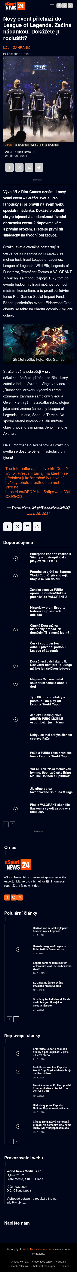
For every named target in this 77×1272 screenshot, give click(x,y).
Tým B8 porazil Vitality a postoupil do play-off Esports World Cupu (47, 700)
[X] (70, 5)
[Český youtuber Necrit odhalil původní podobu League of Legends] (15, 648)
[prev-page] (6, 824)
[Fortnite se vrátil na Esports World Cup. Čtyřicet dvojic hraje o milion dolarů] (15, 576)
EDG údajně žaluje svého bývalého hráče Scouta (48, 984)
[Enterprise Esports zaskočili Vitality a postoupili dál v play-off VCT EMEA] (15, 558)
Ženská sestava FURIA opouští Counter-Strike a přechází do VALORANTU (48, 593)
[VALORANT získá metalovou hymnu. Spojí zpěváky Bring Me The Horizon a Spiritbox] (15, 773)
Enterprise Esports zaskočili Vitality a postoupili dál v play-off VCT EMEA (50, 557)
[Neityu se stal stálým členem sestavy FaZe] (15, 737)
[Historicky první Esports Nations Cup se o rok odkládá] (15, 612)
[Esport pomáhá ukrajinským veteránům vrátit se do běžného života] (18, 968)
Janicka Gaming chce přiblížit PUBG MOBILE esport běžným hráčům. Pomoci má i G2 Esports (47, 720)
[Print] (39, 167)
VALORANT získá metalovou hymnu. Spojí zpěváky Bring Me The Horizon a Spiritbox (50, 772)
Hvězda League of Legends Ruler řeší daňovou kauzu (49, 947)
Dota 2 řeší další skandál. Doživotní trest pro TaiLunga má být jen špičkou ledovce (51, 665)
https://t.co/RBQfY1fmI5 (25, 491)
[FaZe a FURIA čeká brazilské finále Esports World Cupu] (15, 756)
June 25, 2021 (38, 513)
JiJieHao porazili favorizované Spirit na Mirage (51, 790)
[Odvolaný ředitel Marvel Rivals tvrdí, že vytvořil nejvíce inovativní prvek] (18, 1004)
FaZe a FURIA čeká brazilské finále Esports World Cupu (51, 754)
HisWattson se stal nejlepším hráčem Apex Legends (50, 929)
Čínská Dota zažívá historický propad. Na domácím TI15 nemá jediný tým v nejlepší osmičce (49, 630)
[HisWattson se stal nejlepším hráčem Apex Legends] (18, 931)
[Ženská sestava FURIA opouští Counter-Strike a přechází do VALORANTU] (15, 594)
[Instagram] (64, 5)
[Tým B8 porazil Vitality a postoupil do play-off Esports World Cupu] (15, 702)
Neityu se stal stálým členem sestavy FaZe (51, 736)
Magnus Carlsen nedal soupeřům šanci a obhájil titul (48, 682)
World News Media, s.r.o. (37, 1249)
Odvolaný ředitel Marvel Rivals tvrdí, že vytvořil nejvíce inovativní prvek (51, 1002)
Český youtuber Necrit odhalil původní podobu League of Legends (48, 647)
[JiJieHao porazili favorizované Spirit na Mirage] (15, 791)
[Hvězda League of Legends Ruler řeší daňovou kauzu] (18, 950)
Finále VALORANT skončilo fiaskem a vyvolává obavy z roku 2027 (50, 808)
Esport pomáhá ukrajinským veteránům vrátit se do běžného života (52, 966)
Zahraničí (22, 47)
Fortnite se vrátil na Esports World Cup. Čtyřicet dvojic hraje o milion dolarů (50, 575)
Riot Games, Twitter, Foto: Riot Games (37, 144)
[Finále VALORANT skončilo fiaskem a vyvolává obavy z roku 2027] (15, 809)
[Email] (29, 167)
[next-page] (12, 824)
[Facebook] (59, 5)
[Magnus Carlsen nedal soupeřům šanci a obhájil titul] (15, 684)
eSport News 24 (25, 151)
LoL (6, 47)
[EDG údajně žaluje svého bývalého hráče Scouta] (18, 986)
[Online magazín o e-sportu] (15, 6)
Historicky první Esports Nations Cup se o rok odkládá (47, 611)
